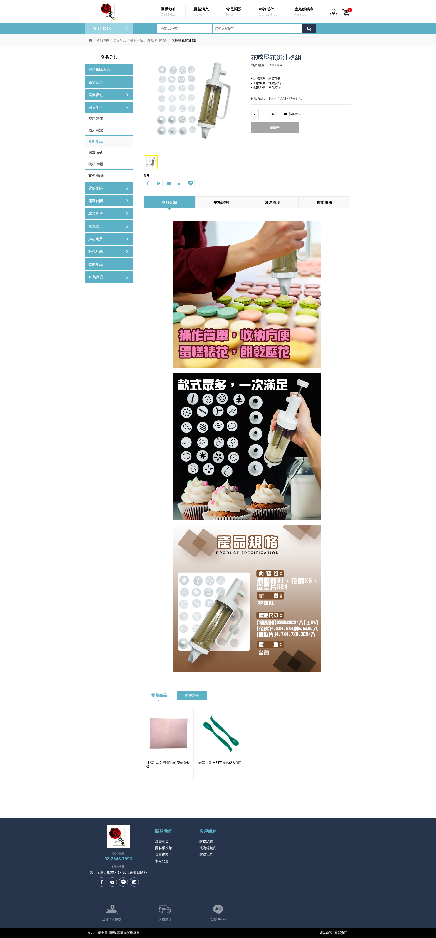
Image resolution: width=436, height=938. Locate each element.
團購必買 (95, 82)
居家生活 (119, 40)
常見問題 (162, 861)
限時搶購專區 (99, 69)
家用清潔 (95, 118)
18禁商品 (95, 277)
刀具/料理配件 (157, 40)
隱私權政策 (163, 848)
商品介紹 (169, 202)
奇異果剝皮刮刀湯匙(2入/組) (219, 762)
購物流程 (206, 841)
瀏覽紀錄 (192, 695)
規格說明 (221, 202)
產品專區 (103, 40)
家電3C (94, 226)
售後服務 (324, 202)
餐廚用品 (136, 40)
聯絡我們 (206, 854)
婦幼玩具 (95, 239)
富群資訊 (341, 933)
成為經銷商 (207, 848)
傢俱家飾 (95, 188)
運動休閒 (95, 200)
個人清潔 (95, 130)
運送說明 (272, 202)
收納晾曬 (95, 164)
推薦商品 (159, 695)
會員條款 (162, 854)
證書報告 (162, 841)
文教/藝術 (96, 175)
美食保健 (95, 95)
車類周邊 (95, 213)
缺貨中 (275, 127)
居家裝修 (95, 152)
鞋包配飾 (95, 251)
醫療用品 (95, 264)
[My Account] (333, 15)
